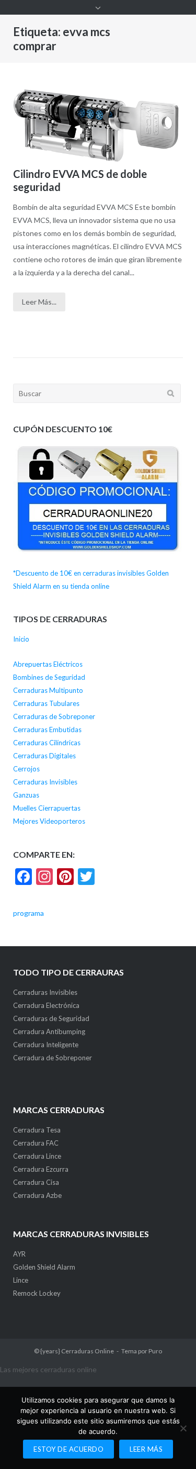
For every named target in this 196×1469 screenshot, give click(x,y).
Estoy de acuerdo (68, 1449)
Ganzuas (26, 795)
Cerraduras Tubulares (46, 703)
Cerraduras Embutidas (47, 729)
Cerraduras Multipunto (48, 690)
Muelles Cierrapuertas (46, 808)
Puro (155, 1351)
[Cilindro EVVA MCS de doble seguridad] (98, 122)
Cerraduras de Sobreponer (54, 716)
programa (28, 913)
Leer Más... (39, 301)
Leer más (146, 1449)
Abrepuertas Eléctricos (48, 664)
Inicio (21, 639)
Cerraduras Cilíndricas (46, 742)
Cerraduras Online (87, 1351)
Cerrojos (26, 769)
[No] (183, 1428)
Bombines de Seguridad (49, 677)
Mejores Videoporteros (49, 821)
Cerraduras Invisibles (45, 782)
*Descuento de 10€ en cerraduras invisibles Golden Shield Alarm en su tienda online (91, 579)
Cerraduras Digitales (44, 756)
